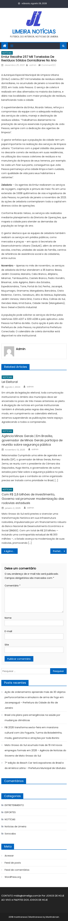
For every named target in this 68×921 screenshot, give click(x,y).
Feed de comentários (17, 870)
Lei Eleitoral (10, 382)
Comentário (12, 585)
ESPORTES (10, 812)
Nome (8, 618)
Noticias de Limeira (15, 826)
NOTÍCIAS (7, 52)
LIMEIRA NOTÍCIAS (34, 31)
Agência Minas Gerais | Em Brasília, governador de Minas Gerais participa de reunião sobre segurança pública (32, 440)
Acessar (9, 855)
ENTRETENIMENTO (14, 805)
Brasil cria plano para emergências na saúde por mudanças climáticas (32, 717)
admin (32, 65)
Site (7, 644)
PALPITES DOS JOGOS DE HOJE (31, 899)
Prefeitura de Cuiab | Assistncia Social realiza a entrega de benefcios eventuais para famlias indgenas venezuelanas (60, 551)
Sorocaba (10, 833)
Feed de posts (13, 862)
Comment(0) (48, 65)
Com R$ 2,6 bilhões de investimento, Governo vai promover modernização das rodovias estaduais (33, 498)
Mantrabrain (52, 917)
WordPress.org (13, 877)
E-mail (8, 631)
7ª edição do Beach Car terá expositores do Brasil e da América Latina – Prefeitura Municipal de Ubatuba (35, 765)
